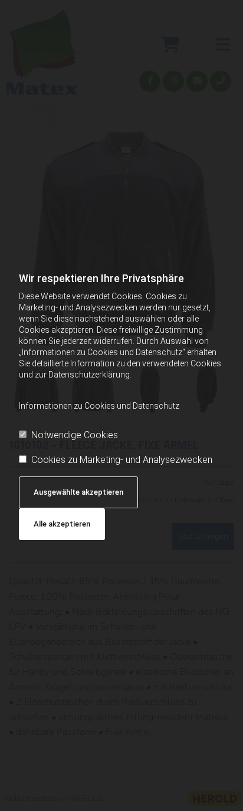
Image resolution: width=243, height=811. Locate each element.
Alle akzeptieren (62, 523)
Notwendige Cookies (74, 435)
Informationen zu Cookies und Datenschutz (99, 406)
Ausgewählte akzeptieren (78, 492)
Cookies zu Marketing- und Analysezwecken (121, 459)
